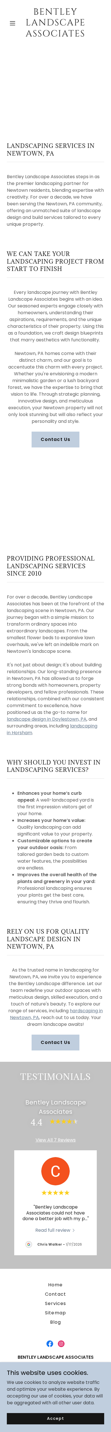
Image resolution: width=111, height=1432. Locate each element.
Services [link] (55, 1303)
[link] (55, 35)
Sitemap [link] (55, 1313)
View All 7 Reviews (56, 1140)
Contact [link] (55, 1294)
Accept (55, 1418)
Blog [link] (55, 1322)
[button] (14, 23)
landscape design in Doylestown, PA (47, 719)
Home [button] (55, 1285)
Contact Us (55, 439)
